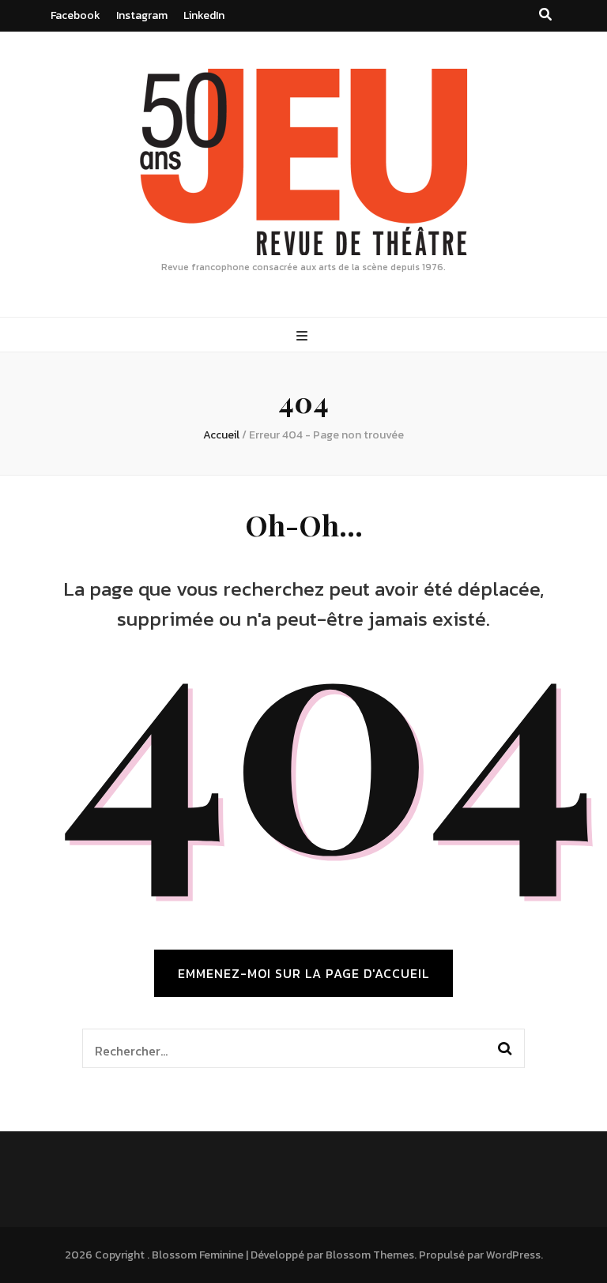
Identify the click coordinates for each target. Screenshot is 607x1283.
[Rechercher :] (282, 1048)
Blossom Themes (370, 1255)
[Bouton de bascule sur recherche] (545, 14)
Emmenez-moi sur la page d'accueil (303, 973)
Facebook (75, 15)
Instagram (142, 15)
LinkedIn (203, 15)
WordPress (513, 1255)
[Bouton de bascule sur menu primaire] (303, 336)
